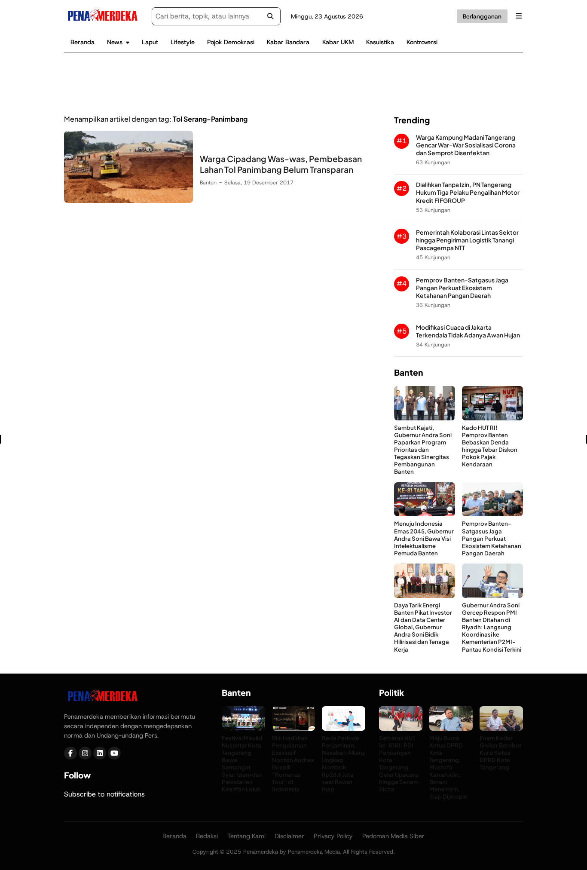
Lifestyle (183, 42)
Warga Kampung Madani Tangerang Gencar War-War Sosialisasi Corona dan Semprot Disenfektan (466, 145)
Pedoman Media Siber (393, 836)
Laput (150, 42)
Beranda (82, 42)
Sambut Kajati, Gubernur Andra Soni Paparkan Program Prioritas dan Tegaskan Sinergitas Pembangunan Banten (423, 449)
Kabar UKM (338, 42)
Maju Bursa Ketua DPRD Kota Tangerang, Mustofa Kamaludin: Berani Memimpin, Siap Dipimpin (448, 767)
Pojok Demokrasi (230, 42)
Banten (208, 182)
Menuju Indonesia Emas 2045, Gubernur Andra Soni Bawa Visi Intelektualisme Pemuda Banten (424, 538)
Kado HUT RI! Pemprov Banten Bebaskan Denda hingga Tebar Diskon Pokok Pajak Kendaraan (489, 446)
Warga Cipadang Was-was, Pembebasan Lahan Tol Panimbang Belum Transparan (281, 164)
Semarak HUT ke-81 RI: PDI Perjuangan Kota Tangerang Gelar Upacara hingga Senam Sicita (399, 763)
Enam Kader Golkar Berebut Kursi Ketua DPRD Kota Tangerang (500, 752)
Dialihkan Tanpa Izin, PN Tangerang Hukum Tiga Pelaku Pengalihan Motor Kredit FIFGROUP (468, 192)
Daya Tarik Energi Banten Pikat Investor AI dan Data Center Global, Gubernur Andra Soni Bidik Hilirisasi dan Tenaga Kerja (423, 627)
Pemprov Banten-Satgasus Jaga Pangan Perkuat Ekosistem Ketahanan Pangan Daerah (462, 287)
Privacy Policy (333, 836)
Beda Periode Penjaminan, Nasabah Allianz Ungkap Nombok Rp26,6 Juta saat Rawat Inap (343, 763)
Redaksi (207, 836)
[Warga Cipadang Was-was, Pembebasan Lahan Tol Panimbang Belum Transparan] (128, 200)
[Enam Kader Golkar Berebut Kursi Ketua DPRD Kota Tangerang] (501, 728)
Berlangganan (482, 16)
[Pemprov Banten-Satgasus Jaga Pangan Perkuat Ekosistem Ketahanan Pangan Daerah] (492, 513)
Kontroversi (422, 42)
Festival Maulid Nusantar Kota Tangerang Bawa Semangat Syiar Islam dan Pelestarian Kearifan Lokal (242, 763)
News (114, 42)
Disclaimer (289, 836)
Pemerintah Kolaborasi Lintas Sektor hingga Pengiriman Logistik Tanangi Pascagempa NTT (467, 240)
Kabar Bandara (288, 42)
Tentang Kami (246, 836)
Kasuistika (380, 42)
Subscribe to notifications (104, 794)
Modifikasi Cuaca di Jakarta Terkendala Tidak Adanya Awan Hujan (468, 331)
